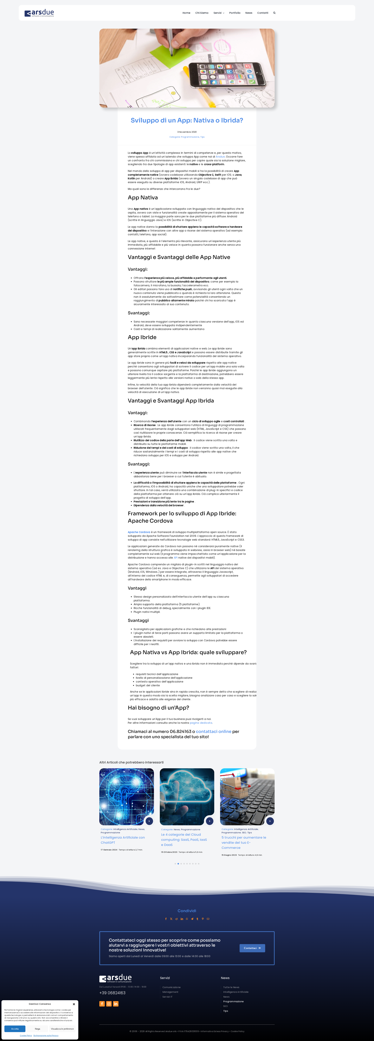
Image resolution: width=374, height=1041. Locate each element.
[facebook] (102, 1004)
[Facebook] (166, 919)
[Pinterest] (202, 919)
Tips (202, 136)
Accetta (15, 1029)
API (176, 557)
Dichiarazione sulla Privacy (45, 1035)
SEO (184, 832)
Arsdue (220, 156)
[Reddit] (176, 919)
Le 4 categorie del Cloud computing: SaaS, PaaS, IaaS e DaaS (124, 839)
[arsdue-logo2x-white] (115, 975)
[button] (73, 1004)
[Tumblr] (197, 919)
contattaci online (213, 731)
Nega (37, 1029)
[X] (171, 919)
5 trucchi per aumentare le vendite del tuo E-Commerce (183, 842)
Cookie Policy (26, 1035)
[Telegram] (192, 919)
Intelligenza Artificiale (186, 829)
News (117, 829)
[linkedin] (115, 1004)
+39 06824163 (112, 993)
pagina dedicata (201, 723)
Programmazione (190, 136)
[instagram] (109, 1004)
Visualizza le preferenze (62, 1029)
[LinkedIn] (182, 919)
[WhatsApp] (187, 919)
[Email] (208, 919)
